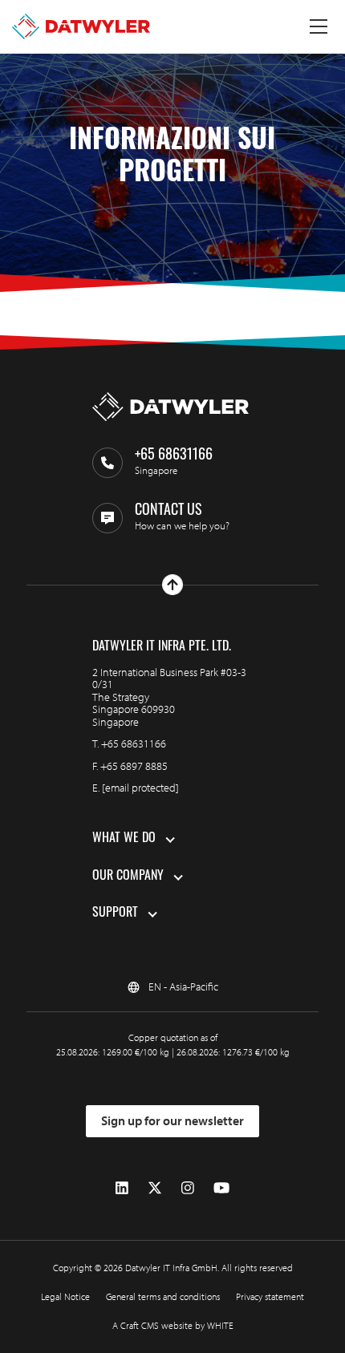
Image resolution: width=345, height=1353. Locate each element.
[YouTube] (221, 1188)
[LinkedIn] (122, 1188)
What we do (124, 838)
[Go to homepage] (81, 26)
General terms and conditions (163, 1296)
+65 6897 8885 (134, 766)
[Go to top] (172, 584)
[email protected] (140, 787)
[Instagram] (187, 1188)
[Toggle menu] (318, 26)
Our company (128, 876)
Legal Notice (65, 1296)
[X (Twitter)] (155, 1188)
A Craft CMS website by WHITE (172, 1325)
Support (115, 913)
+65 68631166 (133, 743)
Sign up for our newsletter (172, 1120)
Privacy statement (270, 1296)
